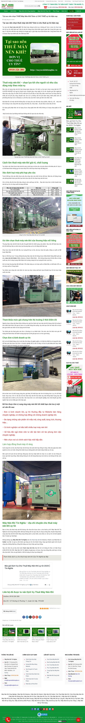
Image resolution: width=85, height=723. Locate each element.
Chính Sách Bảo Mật (39, 1)
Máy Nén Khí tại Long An (57, 698)
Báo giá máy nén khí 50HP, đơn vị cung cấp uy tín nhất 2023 (78, 183)
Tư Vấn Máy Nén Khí (13, 620)
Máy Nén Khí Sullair (49, 694)
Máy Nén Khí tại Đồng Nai (41, 698)
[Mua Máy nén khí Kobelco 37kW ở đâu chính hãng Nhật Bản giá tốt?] (70, 159)
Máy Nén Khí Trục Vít (43, 696)
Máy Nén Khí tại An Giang (9, 698)
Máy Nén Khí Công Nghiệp (9, 694)
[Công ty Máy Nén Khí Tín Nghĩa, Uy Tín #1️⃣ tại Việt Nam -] (11, 5)
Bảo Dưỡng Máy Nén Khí (53, 662)
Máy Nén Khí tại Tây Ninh (73, 698)
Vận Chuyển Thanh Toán (78, 1)
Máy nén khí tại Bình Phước (23, 700)
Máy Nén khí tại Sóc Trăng (68, 700)
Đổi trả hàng (68, 1)
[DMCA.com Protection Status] (62, 721)
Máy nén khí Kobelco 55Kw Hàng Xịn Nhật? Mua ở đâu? (78, 141)
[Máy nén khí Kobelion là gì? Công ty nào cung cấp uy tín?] (70, 149)
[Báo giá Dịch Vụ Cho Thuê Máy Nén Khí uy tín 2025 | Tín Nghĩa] (74, 113)
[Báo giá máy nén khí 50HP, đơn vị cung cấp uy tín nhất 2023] (70, 181)
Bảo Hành (60, 1)
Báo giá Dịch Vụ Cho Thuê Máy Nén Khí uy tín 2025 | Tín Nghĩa (74, 123)
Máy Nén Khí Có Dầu (30, 696)
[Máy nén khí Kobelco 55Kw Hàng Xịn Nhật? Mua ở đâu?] (70, 139)
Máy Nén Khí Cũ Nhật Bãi (69, 696)
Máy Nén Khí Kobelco (24, 694)
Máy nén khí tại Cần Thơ (53, 700)
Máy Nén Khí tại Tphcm (38, 700)
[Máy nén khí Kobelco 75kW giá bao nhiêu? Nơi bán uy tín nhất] (70, 171)
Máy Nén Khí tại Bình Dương (25, 698)
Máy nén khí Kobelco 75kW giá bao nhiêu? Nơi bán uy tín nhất (78, 173)
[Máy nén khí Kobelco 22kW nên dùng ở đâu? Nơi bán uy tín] (70, 129)
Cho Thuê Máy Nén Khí (53, 665)
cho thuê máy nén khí (36, 540)
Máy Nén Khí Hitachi (37, 694)
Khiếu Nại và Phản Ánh (31, 683)
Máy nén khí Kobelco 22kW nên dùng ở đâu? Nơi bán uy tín (78, 131)
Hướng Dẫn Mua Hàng (51, 1)
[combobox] (32, 6)
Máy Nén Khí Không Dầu (16, 696)
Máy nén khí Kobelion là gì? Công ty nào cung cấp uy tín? (78, 151)
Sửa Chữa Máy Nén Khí (53, 659)
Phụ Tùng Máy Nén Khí (53, 667)
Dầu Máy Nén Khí (55, 696)
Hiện (14, 611)
